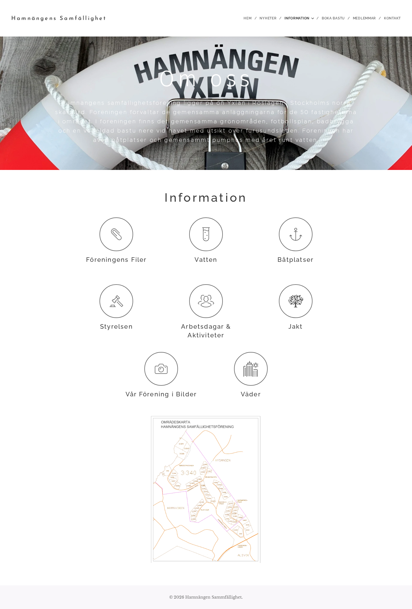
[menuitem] (249, 18)
